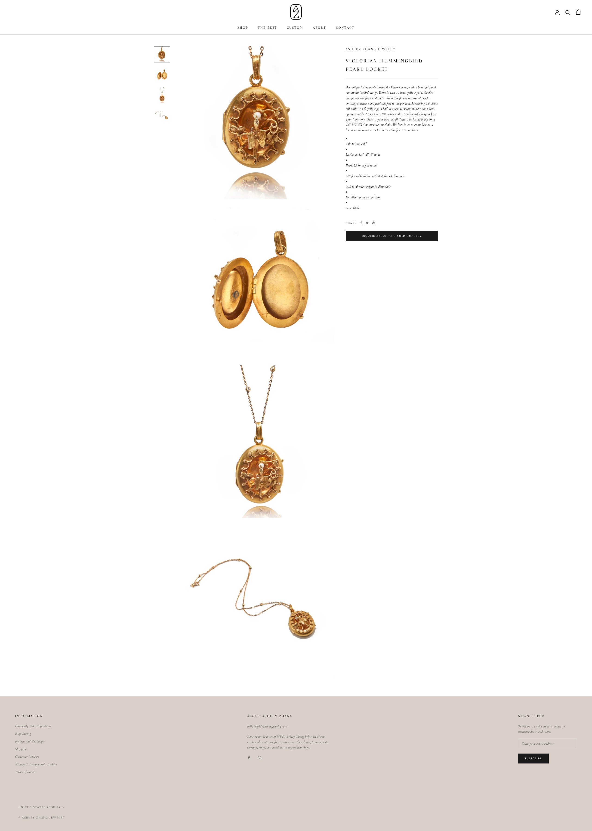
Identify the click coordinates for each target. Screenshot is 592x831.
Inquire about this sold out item (392, 235)
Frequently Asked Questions (33, 726)
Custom (295, 27)
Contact (345, 27)
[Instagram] (259, 757)
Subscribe (533, 758)
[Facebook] (361, 223)
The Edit (267, 27)
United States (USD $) (39, 807)
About (319, 27)
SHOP (242, 27)
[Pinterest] (373, 223)
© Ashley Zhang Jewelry (41, 817)
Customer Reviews (27, 756)
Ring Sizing (23, 734)
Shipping (21, 749)
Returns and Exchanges (30, 741)
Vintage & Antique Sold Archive (36, 764)
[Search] (567, 12)
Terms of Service (25, 772)
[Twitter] (367, 223)
